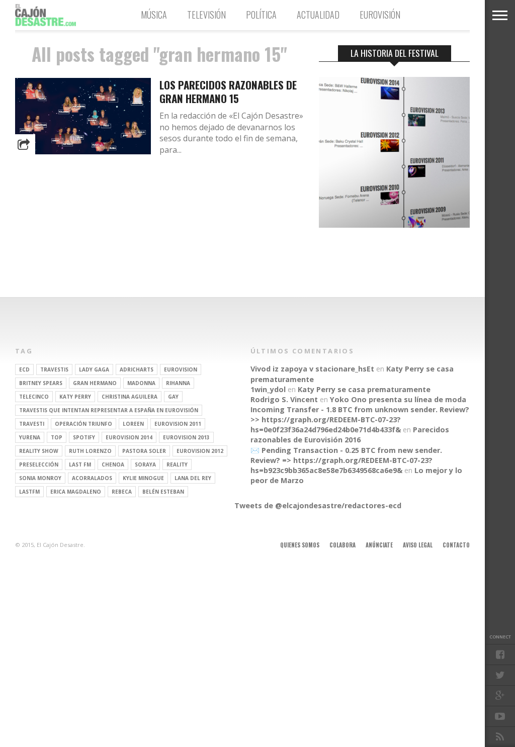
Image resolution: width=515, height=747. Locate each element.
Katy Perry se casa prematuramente (364, 389)
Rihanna (178, 383)
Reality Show (38, 450)
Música (154, 14)
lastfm (29, 491)
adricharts (136, 369)
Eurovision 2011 (177, 423)
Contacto (456, 545)
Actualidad (318, 14)
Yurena (29, 437)
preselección (38, 464)
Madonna (141, 383)
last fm (80, 464)
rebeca (122, 491)
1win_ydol (268, 389)
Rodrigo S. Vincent (284, 399)
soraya (145, 464)
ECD (24, 369)
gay (173, 396)
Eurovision (180, 369)
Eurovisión (380, 14)
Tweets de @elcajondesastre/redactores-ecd (317, 505)
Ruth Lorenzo (90, 450)
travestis (54, 369)
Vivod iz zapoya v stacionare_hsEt (312, 369)
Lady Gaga (94, 369)
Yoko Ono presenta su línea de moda (398, 399)
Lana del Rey (193, 478)
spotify (84, 437)
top (56, 437)
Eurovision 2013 (186, 437)
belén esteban (163, 491)
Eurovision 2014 (129, 437)
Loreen (133, 423)
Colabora (342, 545)
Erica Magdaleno (75, 491)
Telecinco (34, 396)
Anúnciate (379, 545)
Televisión (206, 14)
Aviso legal (418, 545)
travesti (31, 423)
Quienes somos (299, 545)
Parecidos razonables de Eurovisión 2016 (349, 434)
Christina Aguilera (129, 396)
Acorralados (92, 478)
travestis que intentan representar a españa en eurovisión (108, 410)
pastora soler (144, 450)
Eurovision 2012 (200, 450)
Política (261, 14)
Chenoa (113, 464)
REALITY (177, 464)
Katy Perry (75, 396)
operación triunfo (83, 423)
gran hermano (95, 383)
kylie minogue (143, 478)
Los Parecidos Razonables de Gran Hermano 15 (228, 91)
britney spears (40, 383)
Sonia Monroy (40, 478)
